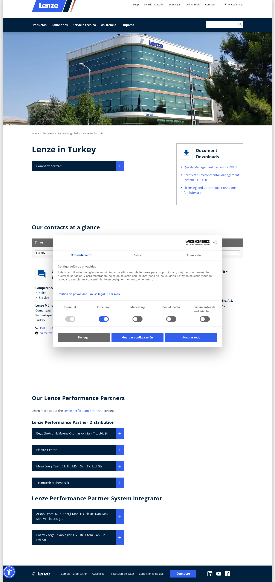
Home (35, 133)
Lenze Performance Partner (83, 411)
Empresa (127, 25)
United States (235, 4)
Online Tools (193, 4)
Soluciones (60, 25)
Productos (39, 25)
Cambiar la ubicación (74, 573)
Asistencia (108, 25)
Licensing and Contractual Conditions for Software (210, 190)
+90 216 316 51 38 (52, 328)
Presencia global (67, 133)
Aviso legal (98, 573)
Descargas (174, 4)
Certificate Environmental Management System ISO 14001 (211, 177)
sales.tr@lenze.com (53, 333)
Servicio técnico (84, 25)
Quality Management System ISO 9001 (210, 167)
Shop (136, 4)
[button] (9, 571)
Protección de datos (122, 573)
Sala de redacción (154, 4)
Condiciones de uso (151, 573)
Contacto (210, 4)
